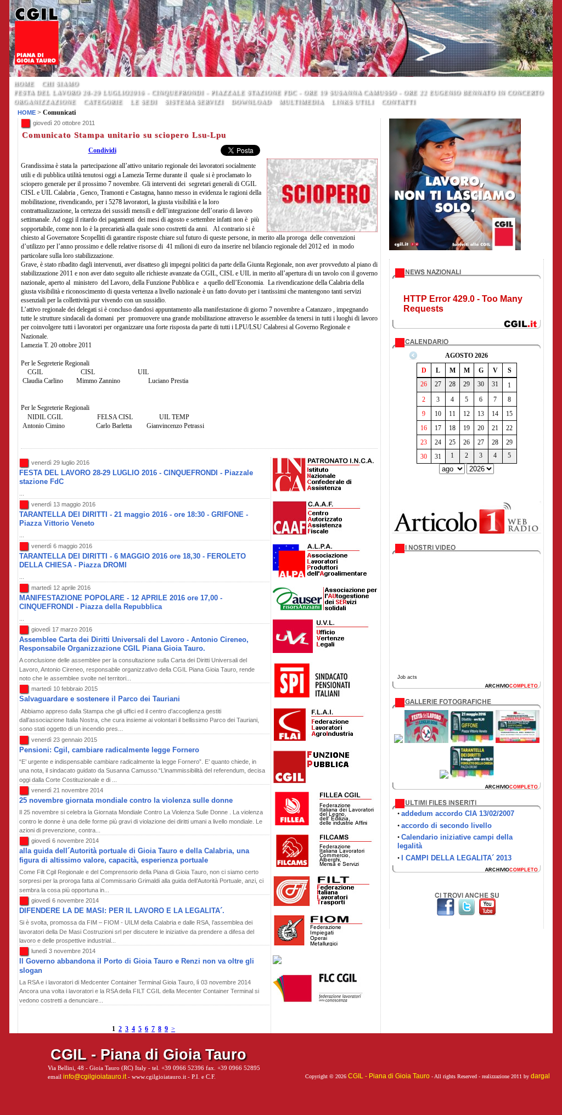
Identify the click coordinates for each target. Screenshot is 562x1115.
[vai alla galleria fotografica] (398, 741)
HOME (24, 83)
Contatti (398, 101)
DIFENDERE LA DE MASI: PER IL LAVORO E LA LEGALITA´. (121, 910)
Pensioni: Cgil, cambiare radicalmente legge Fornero (109, 750)
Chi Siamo (60, 83)
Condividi (102, 150)
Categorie (102, 101)
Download (251, 101)
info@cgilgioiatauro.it (94, 1076)
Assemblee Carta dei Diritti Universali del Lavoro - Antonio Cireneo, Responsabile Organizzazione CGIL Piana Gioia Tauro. (134, 643)
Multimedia (301, 101)
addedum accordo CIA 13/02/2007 (457, 813)
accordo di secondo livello (446, 825)
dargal (540, 1076)
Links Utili (352, 101)
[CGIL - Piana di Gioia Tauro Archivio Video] (466, 687)
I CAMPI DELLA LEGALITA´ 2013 (456, 858)
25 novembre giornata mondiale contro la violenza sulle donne (126, 800)
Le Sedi (143, 101)
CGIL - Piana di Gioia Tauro (389, 1076)
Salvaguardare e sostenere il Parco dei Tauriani (99, 699)
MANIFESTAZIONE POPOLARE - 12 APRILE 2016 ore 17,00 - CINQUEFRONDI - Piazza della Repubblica (120, 602)
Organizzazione (45, 101)
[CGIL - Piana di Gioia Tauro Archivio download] (466, 788)
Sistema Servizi (194, 101)
